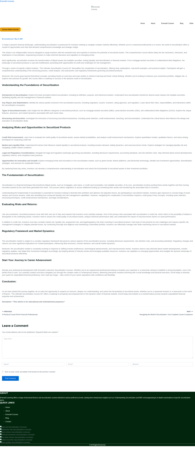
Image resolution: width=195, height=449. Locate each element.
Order (191, 23)
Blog (181, 23)
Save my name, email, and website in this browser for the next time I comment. (30, 372)
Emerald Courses (7, 1)
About (153, 23)
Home (142, 23)
